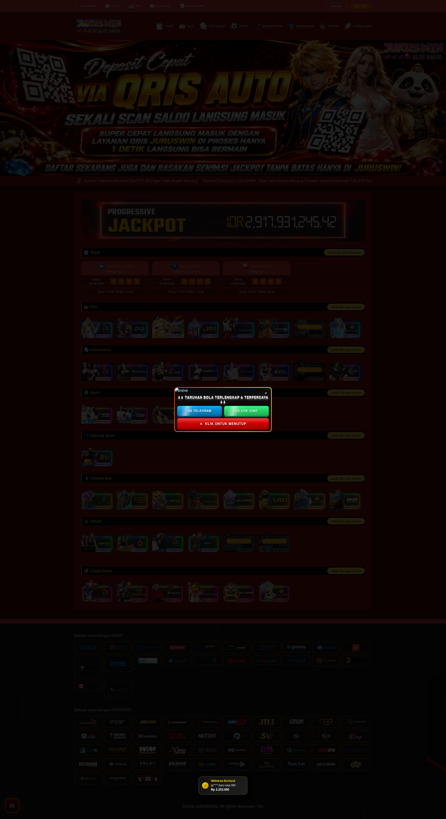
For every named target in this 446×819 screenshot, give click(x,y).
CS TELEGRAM (199, 410)
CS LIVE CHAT (246, 410)
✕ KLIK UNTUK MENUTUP (223, 423)
